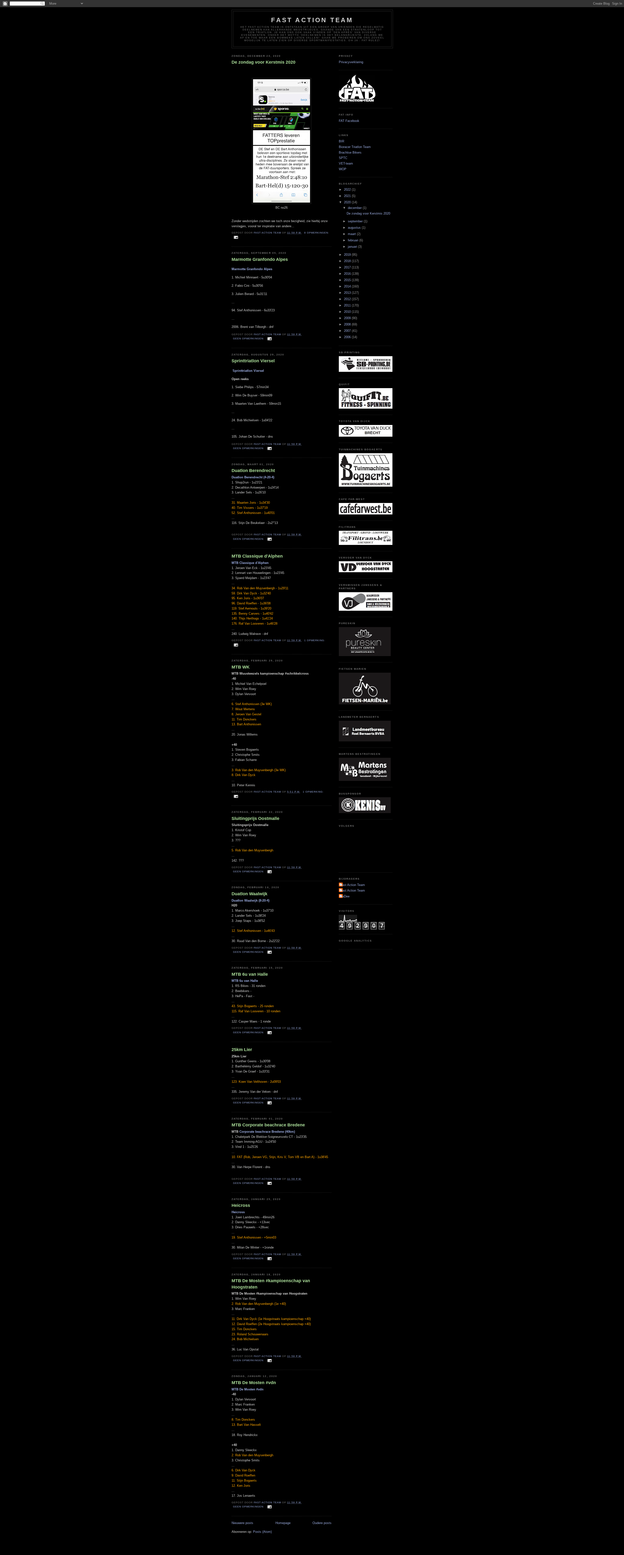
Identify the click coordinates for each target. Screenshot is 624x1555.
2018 (348, 261)
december (355, 208)
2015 (348, 280)
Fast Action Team (312, 20)
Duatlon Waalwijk (249, 893)
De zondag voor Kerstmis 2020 (263, 62)
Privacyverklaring (351, 62)
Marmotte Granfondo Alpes (260, 259)
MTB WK (241, 667)
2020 (348, 202)
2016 (348, 274)
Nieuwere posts (242, 1523)
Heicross (241, 1205)
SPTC (343, 158)
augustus (355, 227)
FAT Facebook (349, 121)
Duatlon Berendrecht (253, 470)
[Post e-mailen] (236, 237)
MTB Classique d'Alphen (257, 556)
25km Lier (242, 1049)
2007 (348, 331)
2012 (348, 299)
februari (353, 240)
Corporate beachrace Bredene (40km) (267, 1131)
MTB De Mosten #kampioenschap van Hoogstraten (271, 1283)
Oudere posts (322, 1523)
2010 (348, 312)
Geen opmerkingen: (249, 338)
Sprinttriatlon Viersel (253, 360)
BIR (341, 141)
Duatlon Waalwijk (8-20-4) (250, 900)
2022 (348, 189)
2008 (348, 324)
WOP (342, 169)
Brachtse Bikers (350, 152)
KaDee (345, 896)
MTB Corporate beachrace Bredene (268, 1124)
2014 (348, 286)
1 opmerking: (314, 640)
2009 (348, 318)
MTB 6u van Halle (250, 974)
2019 (348, 254)
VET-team (346, 163)
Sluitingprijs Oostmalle (255, 818)
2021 (348, 196)
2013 (348, 293)
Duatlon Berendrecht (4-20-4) (253, 477)
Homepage (283, 1523)
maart (352, 234)
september (356, 221)
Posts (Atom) (262, 1532)
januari (353, 246)
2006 (348, 337)
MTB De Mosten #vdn (254, 1382)
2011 (348, 305)
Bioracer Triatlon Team (355, 147)
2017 (348, 267)
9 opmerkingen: (316, 232)
